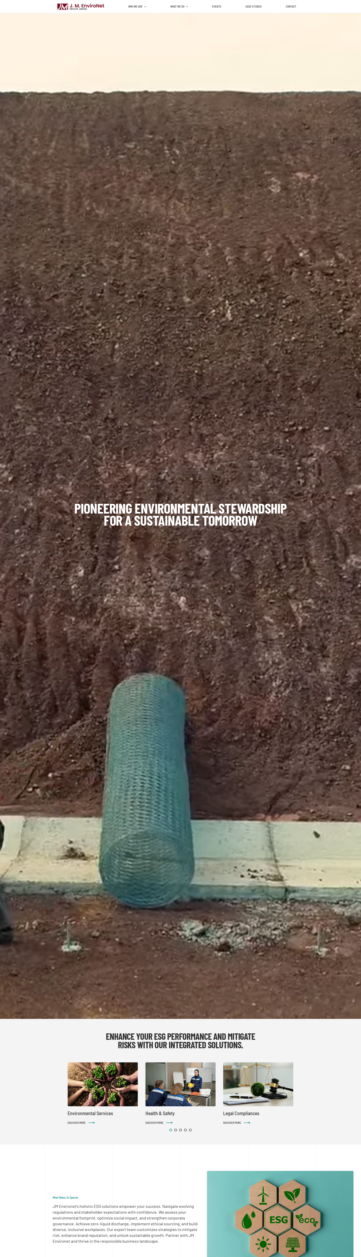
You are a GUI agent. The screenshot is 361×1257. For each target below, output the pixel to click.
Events (216, 6)
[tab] (170, 1130)
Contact (291, 6)
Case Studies (253, 6)
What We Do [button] (177, 6)
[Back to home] (81, 6)
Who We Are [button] (135, 6)
